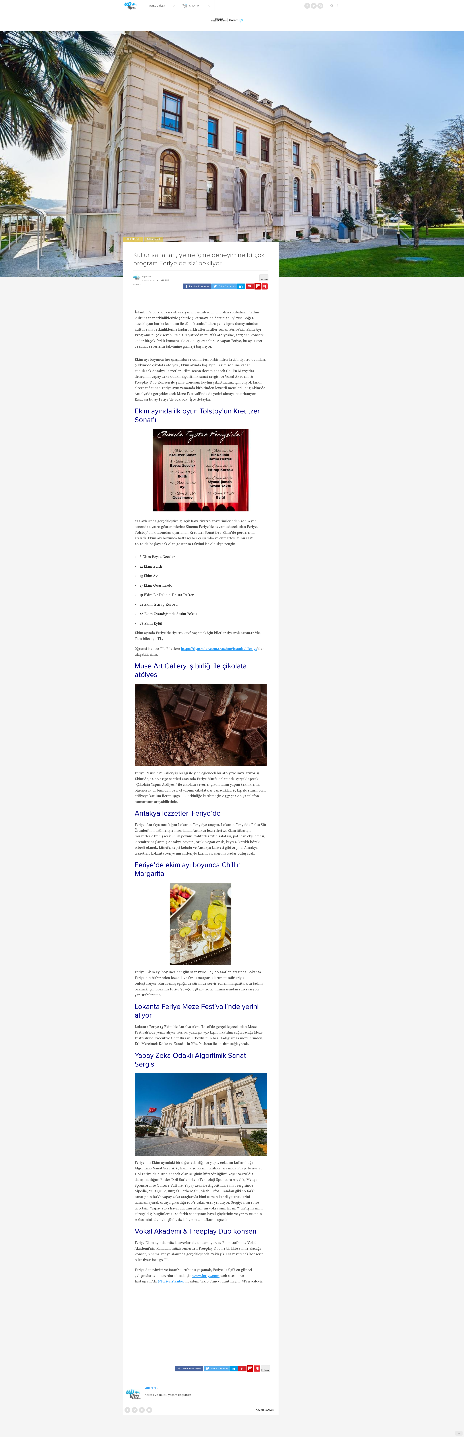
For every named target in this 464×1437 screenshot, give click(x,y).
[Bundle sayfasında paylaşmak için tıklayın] (264, 286)
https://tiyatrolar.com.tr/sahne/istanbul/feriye (219, 649)
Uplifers (147, 276)
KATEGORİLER (157, 6)
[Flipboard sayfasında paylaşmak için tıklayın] (257, 286)
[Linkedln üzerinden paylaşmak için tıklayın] (241, 286)
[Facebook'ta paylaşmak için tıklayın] (197, 286)
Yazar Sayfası (265, 1410)
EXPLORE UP (133, 239)
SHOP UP (195, 6)
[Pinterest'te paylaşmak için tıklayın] (250, 286)
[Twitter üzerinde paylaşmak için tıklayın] (224, 286)
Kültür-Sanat (153, 239)
